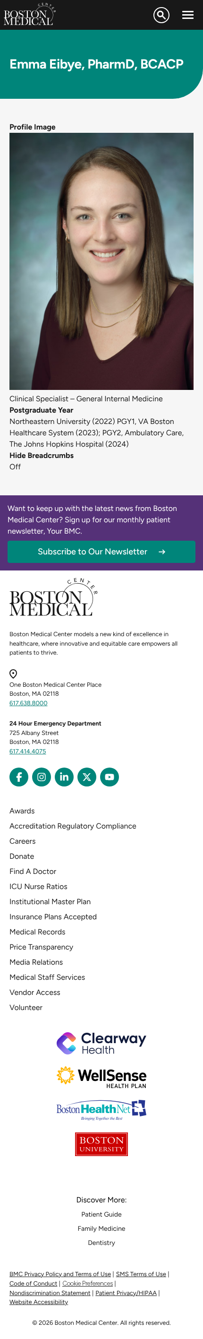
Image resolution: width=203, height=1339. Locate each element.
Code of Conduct (33, 1283)
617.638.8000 (28, 703)
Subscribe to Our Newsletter (92, 551)
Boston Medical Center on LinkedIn (64, 777)
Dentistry (101, 1243)
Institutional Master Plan (50, 901)
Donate (21, 856)
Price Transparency (41, 946)
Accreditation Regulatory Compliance (72, 825)
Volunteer (25, 1007)
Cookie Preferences (87, 1283)
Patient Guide (101, 1214)
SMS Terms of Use (141, 1274)
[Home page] (53, 614)
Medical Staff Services (47, 977)
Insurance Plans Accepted (53, 916)
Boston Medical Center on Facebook (18, 777)
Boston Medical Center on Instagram (41, 777)
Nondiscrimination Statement (50, 1293)
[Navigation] (188, 15)
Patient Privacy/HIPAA (126, 1293)
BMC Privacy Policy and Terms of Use (60, 1274)
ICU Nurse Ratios (38, 886)
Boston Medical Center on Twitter (86, 777)
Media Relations (36, 962)
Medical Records (37, 931)
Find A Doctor (32, 871)
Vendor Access (34, 992)
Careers (22, 841)
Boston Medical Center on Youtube (109, 777)
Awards (21, 810)
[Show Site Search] (161, 15)
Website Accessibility (38, 1302)
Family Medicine (102, 1229)
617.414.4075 (27, 751)
